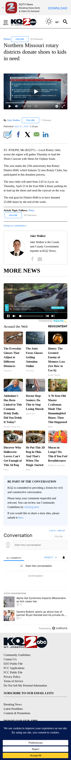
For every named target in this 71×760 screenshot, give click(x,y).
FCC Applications (14, 668)
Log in (52, 530)
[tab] (14, 558)
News (31, 210)
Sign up (61, 530)
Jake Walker (13, 120)
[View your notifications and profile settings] (63, 557)
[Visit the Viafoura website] (59, 628)
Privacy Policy (12, 676)
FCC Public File (13, 672)
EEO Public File (13, 663)
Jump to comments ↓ (15, 225)
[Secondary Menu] (8, 21)
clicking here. (32, 507)
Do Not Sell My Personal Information (25, 685)
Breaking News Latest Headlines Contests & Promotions (17, 709)
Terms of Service (13, 681)
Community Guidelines (17, 654)
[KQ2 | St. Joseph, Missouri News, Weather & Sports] (25, 21)
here (20, 517)
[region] (35, 580)
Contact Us (10, 659)
